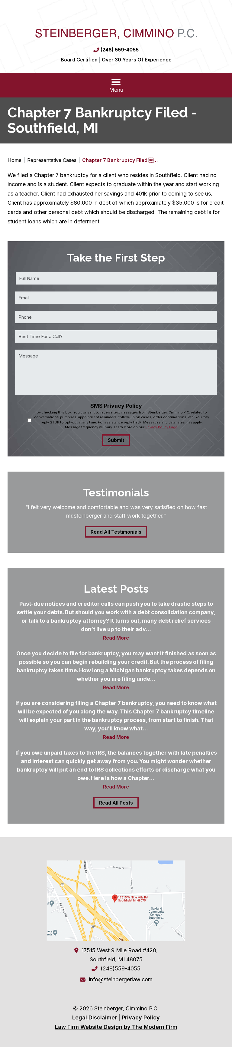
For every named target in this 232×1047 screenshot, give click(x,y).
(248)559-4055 (120, 968)
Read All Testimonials (116, 532)
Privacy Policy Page (161, 427)
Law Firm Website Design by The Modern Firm (116, 1027)
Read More (116, 638)
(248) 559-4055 (120, 50)
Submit (116, 440)
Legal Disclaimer (94, 1017)
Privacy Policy (141, 1017)
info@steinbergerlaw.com (121, 979)
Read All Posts (116, 803)
